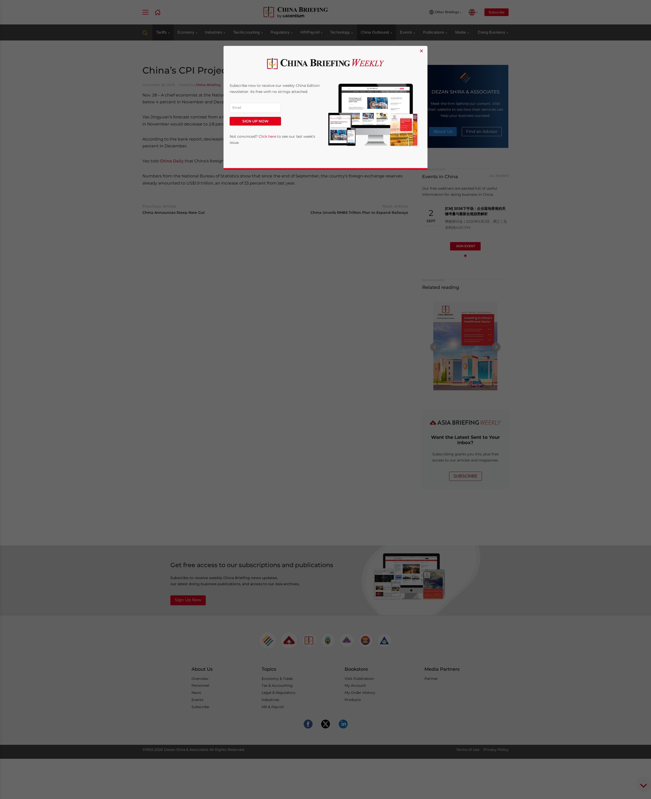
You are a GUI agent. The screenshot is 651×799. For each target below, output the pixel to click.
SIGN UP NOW (255, 121)
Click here (267, 136)
